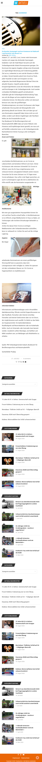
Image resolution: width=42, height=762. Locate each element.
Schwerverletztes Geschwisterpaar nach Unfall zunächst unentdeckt (28, 702)
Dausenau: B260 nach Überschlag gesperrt (15, 602)
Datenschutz (25, 758)
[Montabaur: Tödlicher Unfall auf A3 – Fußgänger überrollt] (8, 648)
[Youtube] (23, 755)
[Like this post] (16, 362)
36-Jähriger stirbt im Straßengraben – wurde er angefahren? (25, 715)
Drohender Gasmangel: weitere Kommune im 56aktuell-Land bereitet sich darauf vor (20, 52)
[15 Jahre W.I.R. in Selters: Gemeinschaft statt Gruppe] (8, 624)
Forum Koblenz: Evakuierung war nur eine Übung (17, 592)
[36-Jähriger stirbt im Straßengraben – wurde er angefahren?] (8, 716)
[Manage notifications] (37, 757)
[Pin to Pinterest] (23, 362)
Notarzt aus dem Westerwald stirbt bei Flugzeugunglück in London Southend (27, 691)
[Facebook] (18, 755)
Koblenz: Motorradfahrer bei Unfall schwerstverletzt (18, 607)
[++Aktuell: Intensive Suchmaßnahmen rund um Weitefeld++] (8, 728)
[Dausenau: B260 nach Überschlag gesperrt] (8, 660)
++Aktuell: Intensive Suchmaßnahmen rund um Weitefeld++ (24, 728)
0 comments (27, 358)
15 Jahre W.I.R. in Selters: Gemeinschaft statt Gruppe (19, 587)
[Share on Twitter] (21, 362)
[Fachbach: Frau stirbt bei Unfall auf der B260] (8, 741)
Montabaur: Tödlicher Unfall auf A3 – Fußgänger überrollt (20, 597)
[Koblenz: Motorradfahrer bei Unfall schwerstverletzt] (8, 672)
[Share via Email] (25, 362)
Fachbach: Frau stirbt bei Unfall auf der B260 (27, 739)
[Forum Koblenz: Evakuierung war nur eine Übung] (8, 636)
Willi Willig (12, 55)
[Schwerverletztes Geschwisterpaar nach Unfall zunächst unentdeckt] (8, 704)
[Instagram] (20, 755)
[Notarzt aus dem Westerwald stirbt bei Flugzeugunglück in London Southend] (8, 692)
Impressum (16, 758)
